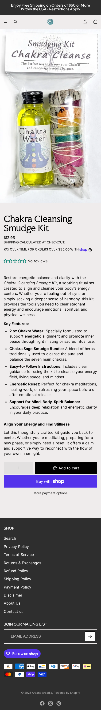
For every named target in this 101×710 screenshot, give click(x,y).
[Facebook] (42, 703)
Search (10, 538)
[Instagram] (50, 703)
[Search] (15, 22)
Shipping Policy (17, 578)
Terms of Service (19, 554)
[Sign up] (90, 636)
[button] (15, 261)
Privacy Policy (16, 546)
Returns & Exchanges (22, 562)
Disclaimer (13, 595)
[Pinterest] (59, 703)
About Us (12, 603)
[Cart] (95, 22)
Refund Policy (16, 570)
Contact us (13, 611)
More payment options (50, 493)
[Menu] (5, 21)
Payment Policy (17, 587)
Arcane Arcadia (42, 692)
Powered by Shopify (67, 692)
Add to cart (68, 468)
